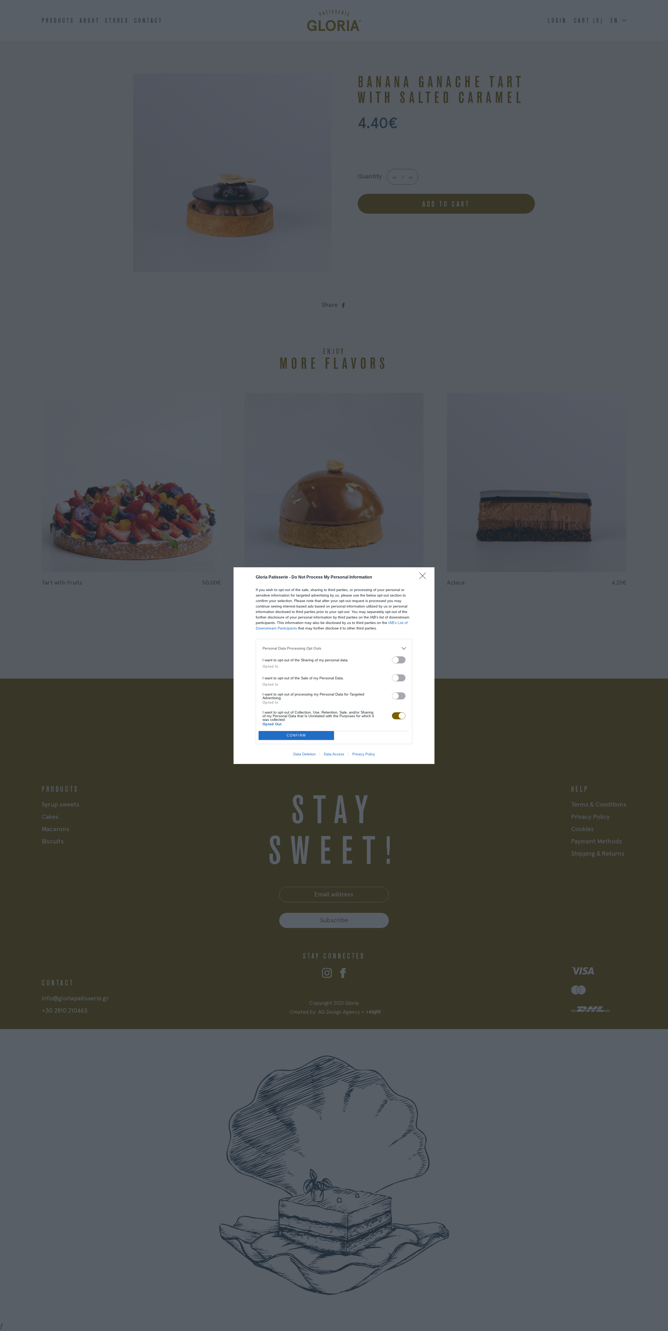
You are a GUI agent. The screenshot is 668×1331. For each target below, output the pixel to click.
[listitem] (334, 648)
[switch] (398, 659)
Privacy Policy (363, 754)
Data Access (334, 754)
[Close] (424, 577)
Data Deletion (304, 754)
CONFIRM (296, 735)
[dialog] (334, 665)
